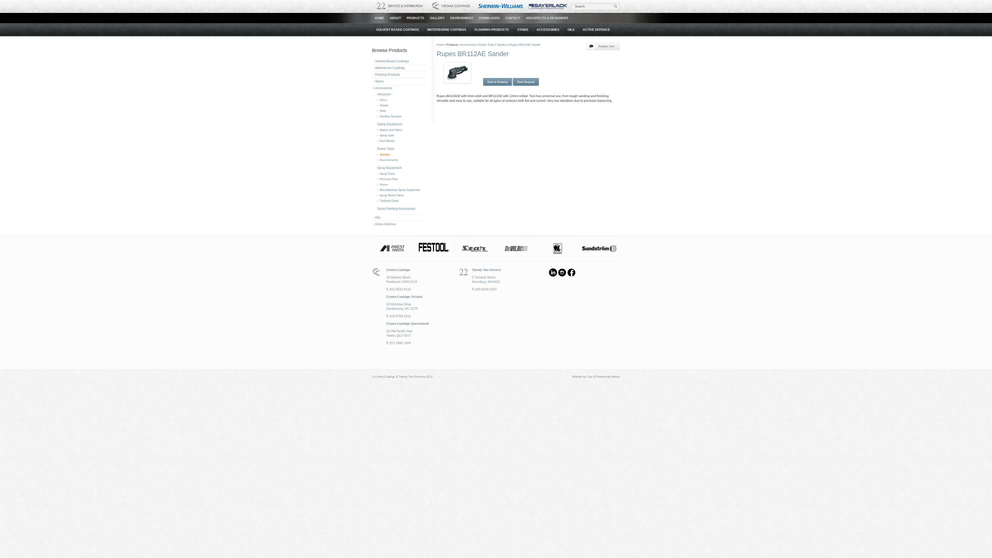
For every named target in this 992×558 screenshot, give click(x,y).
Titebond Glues (389, 200)
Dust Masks (387, 140)
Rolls (383, 110)
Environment (461, 18)
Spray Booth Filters (392, 195)
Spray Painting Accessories (396, 209)
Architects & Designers (547, 18)
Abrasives (384, 94)
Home (379, 18)
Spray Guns (387, 173)
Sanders (385, 154)
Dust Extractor (389, 159)
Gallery (437, 18)
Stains (522, 30)
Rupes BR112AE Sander (525, 44)
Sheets (384, 105)
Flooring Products (492, 30)
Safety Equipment (389, 124)
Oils (571, 30)
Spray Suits (387, 135)
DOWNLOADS (489, 18)
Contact (512, 18)
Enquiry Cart (606, 46)
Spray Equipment (389, 168)
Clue (590, 376)
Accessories (548, 30)
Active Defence (596, 30)
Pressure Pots (389, 179)
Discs (383, 100)
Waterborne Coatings (446, 30)
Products (415, 18)
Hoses (384, 184)
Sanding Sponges (391, 116)
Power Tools (385, 149)
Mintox (616, 376)
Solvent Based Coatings (397, 30)
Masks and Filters (391, 129)
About (395, 18)
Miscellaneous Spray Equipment (400, 189)
